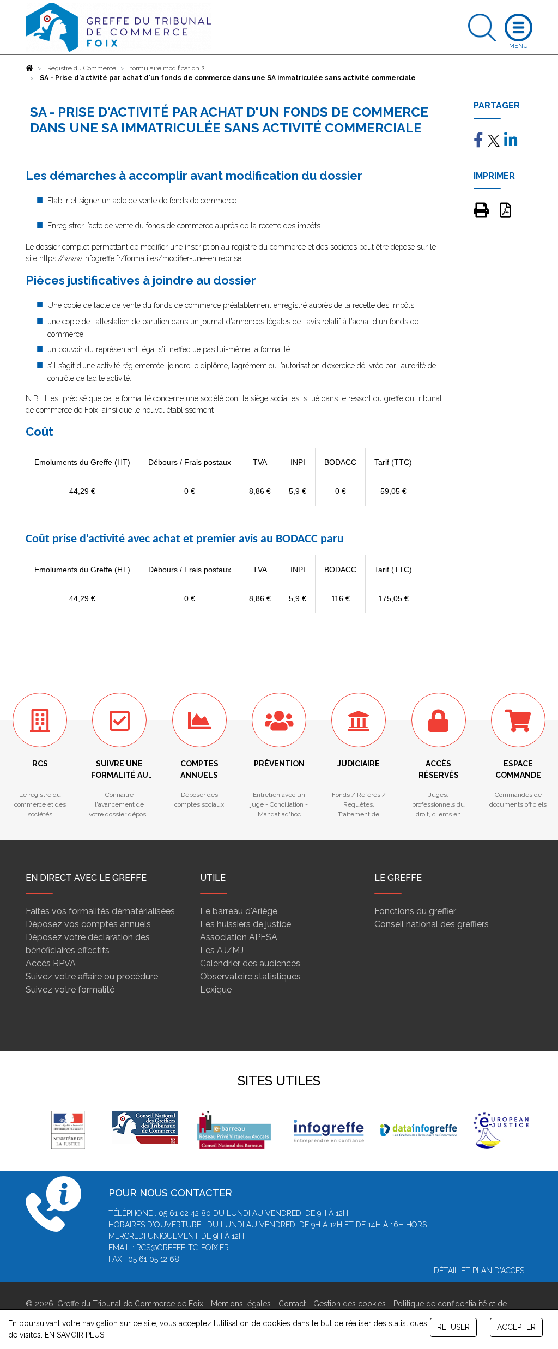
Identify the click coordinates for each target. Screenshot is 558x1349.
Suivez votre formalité (70, 989)
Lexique (216, 989)
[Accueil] (29, 68)
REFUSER (453, 1327)
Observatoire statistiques (250, 976)
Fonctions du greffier (415, 911)
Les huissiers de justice (245, 924)
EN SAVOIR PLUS (74, 1334)
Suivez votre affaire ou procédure (92, 976)
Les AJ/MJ (222, 950)
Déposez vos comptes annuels (88, 924)
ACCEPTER (516, 1327)
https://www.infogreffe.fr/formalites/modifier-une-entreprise (140, 258)
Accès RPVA (51, 963)
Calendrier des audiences (250, 963)
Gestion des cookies (349, 1303)
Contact (292, 1303)
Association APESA (238, 937)
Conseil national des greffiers (431, 924)
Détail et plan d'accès (479, 1270)
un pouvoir (65, 349)
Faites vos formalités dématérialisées (100, 911)
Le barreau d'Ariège (238, 911)
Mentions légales (241, 1303)
